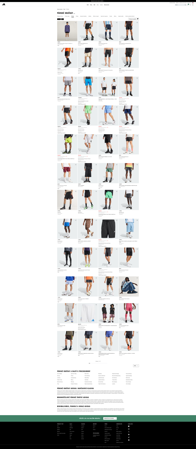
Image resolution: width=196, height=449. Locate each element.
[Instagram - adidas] (133, 429)
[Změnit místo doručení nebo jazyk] (193, 3)
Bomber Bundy (60, 381)
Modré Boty (87, 377)
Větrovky (72, 381)
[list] (98, 16)
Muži (88, 4)
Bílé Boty (100, 373)
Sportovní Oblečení (101, 375)
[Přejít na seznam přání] (190, 5)
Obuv (98, 4)
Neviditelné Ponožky (88, 381)
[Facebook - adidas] (133, 426)
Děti (94, 4)
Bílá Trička (87, 373)
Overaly (58, 375)
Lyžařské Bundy (101, 377)
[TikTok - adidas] (133, 437)
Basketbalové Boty (129, 379)
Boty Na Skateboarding (116, 375)
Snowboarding (73, 377)
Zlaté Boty (86, 379)
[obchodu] (3, 4)
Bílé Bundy (128, 377)
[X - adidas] (133, 432)
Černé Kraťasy (128, 381)
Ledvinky (58, 377)
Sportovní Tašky (74, 373)
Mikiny (72, 379)
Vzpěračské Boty (129, 375)
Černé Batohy (114, 381)
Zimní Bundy (114, 377)
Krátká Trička (59, 379)
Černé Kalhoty (87, 375)
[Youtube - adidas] (133, 440)
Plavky (72, 375)
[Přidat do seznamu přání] (76, 23)
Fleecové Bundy (129, 373)
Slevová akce (106, 4)
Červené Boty (100, 381)
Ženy (91, 4)
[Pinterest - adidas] (133, 434)
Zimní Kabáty (59, 373)
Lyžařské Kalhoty (101, 379)
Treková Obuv (114, 379)
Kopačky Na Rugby (115, 373)
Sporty (101, 4)
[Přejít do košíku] (193, 5)
